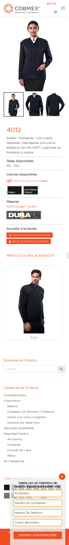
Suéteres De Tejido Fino (23, 422)
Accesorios (14, 439)
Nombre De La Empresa (31, 502)
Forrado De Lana (19, 450)
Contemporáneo (15, 395)
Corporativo (12, 400)
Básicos (12, 406)
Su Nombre (23, 493)
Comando (14, 444)
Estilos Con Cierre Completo (26, 417)
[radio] (14, 190)
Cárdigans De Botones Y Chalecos (31, 411)
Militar (11, 455)
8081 (34, 338)
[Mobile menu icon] (63, 8)
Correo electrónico (28, 522)
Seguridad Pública (16, 433)
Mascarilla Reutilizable (19, 428)
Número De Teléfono (29, 512)
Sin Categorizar (14, 461)
